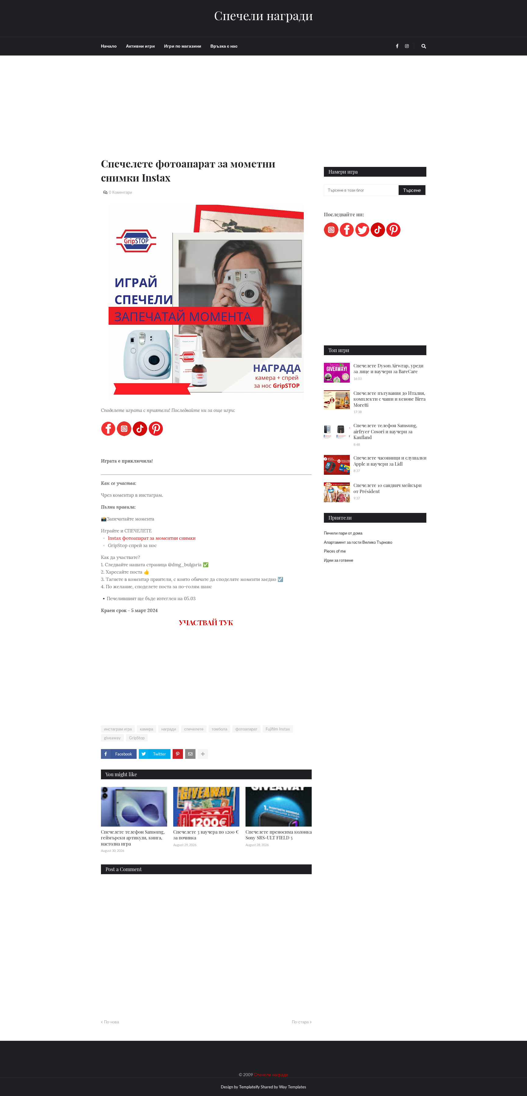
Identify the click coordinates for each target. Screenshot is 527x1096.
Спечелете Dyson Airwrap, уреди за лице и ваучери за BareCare (388, 368)
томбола (219, 728)
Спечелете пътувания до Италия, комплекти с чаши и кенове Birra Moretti (389, 399)
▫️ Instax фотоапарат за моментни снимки (148, 538)
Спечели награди (263, 15)
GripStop (137, 737)
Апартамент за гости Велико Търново (358, 542)
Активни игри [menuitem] (140, 46)
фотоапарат (246, 728)
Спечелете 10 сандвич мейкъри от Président (387, 488)
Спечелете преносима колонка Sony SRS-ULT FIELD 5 (279, 835)
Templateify (249, 1086)
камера (146, 728)
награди (168, 728)
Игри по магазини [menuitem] (182, 46)
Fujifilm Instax (278, 728)
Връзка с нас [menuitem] (224, 46)
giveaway (112, 737)
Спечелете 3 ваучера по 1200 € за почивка (205, 835)
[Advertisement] (206, 113)
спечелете (193, 728)
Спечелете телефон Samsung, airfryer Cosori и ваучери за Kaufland (385, 431)
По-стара (300, 1021)
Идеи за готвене (338, 560)
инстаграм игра (118, 728)
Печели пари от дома (343, 533)
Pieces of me (335, 551)
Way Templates (292, 1086)
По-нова (111, 1021)
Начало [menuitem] (109, 46)
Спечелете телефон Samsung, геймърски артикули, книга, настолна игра (133, 838)
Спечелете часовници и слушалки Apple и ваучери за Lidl (389, 461)
